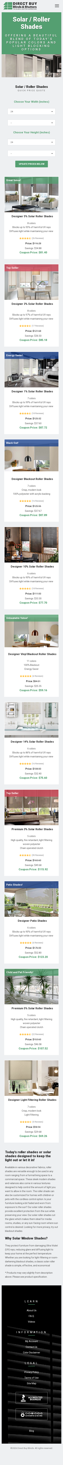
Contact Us (31, 1347)
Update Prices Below (31, 164)
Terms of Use (31, 1377)
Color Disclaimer (31, 1352)
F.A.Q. (31, 1316)
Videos (31, 1321)
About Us (31, 1310)
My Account (31, 1341)
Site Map (31, 1383)
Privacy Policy (31, 1372)
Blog (31, 1431)
